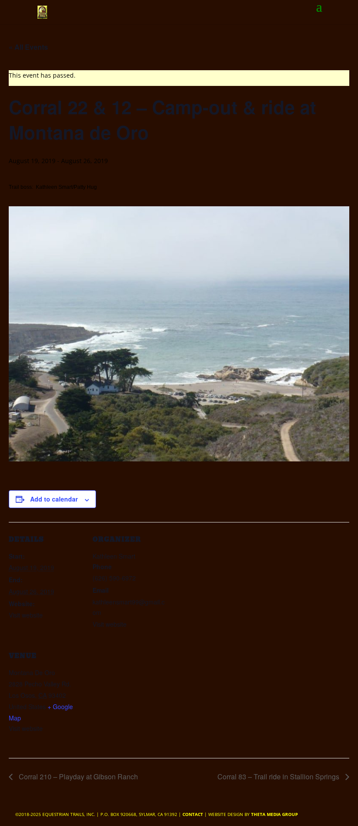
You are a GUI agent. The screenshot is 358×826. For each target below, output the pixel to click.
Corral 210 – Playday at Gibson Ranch (77, 776)
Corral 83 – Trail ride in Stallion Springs (279, 776)
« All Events (28, 47)
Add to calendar (54, 499)
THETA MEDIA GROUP (274, 814)
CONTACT (192, 814)
